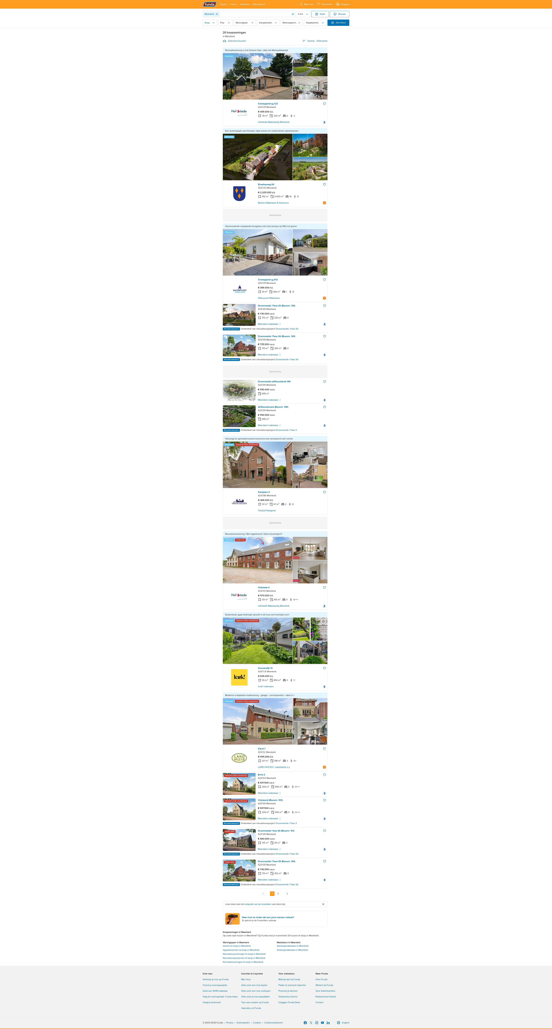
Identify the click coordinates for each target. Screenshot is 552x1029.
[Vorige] (263, 893)
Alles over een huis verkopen (256, 990)
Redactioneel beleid (326, 996)
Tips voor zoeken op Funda (255, 1002)
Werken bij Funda (324, 985)
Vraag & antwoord (212, 1002)
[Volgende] (287, 893)
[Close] (217, 14)
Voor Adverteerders (325, 990)
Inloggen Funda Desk (289, 1002)
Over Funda (321, 979)
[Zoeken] (293, 14)
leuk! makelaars (266, 686)
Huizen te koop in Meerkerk (237, 946)
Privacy (229, 1022)
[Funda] (210, 4)
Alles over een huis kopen (254, 985)
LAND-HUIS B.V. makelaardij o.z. (274, 767)
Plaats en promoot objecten (292, 985)
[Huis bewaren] (324, 103)
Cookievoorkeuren (273, 1022)
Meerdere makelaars (268, 324)
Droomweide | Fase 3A (287, 328)
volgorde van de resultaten (258, 904)
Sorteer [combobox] (317, 41)
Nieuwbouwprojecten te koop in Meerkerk (244, 958)
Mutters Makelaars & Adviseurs (273, 202)
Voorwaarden (243, 1022)
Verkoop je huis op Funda (215, 979)
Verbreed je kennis (287, 996)
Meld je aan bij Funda (289, 979)
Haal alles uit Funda (251, 1008)
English (345, 1022)
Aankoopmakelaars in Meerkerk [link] (292, 946)
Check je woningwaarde (215, 985)
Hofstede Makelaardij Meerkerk (273, 122)
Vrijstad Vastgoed (267, 510)
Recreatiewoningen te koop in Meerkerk (243, 962)
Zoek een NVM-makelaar (215, 990)
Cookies (257, 1022)
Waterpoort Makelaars (269, 298)
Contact (319, 1002)
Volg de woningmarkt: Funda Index (220, 996)
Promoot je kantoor (288, 990)
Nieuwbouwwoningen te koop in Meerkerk (244, 954)
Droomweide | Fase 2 (286, 430)
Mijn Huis (246, 979)
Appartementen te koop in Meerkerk (241, 950)
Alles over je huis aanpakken (255, 996)
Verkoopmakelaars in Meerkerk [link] (292, 950)
